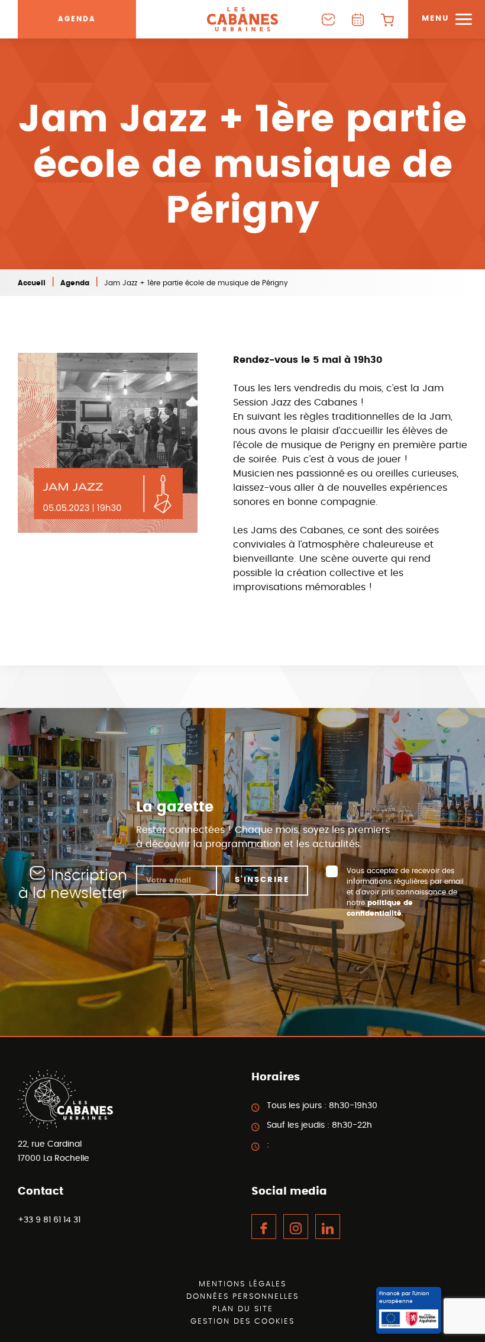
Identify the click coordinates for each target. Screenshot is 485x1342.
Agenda (77, 18)
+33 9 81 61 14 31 (49, 1220)
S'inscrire (262, 880)
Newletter (328, 19)
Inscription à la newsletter (72, 884)
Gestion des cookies (242, 1321)
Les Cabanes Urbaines (242, 19)
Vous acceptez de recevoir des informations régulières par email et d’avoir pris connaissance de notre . (405, 892)
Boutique (387, 19)
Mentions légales (242, 1284)
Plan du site (242, 1309)
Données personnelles (242, 1297)
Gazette (358, 19)
